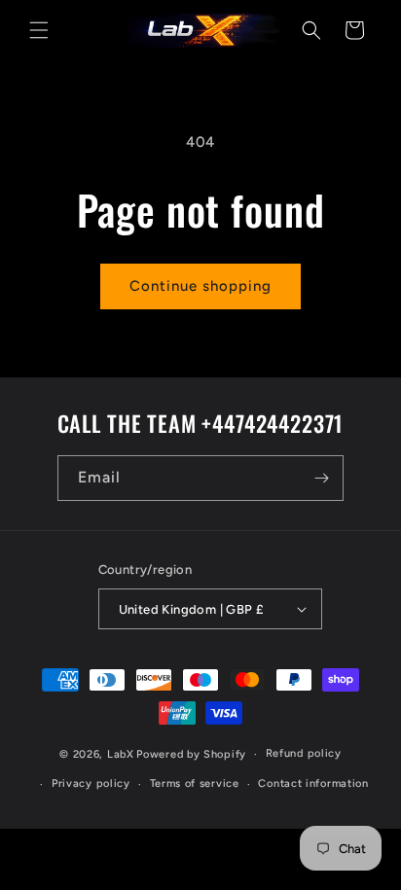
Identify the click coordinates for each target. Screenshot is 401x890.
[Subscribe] (321, 478)
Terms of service (194, 783)
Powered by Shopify (191, 754)
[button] (39, 30)
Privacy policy (91, 783)
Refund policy (304, 753)
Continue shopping (200, 286)
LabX (120, 754)
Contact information (313, 783)
